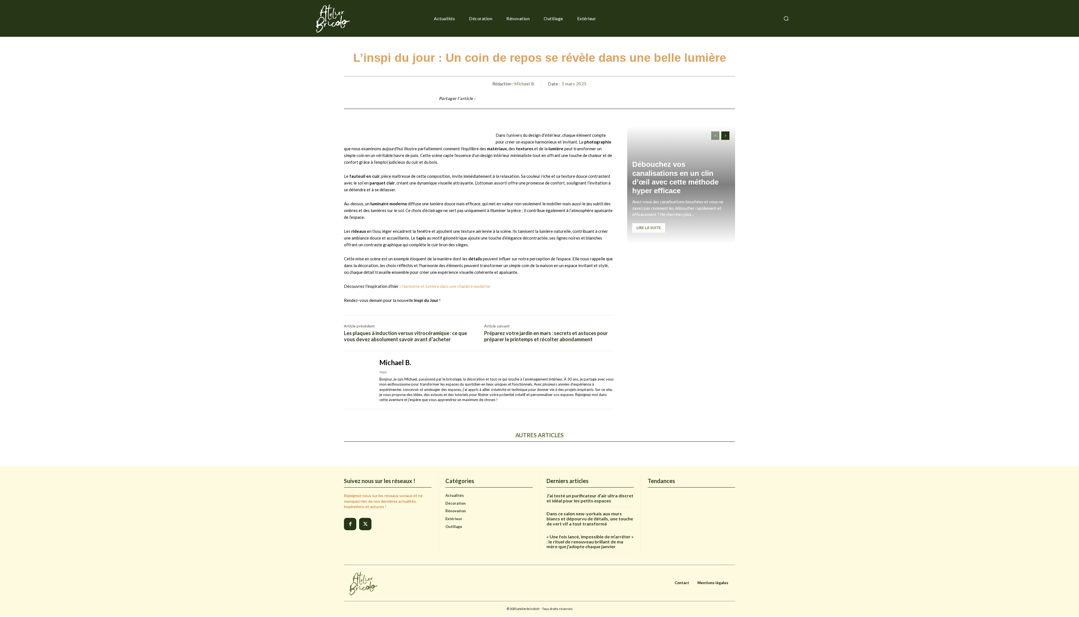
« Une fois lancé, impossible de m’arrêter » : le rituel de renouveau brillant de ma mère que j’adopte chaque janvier (590, 541)
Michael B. (524, 83)
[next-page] (725, 135)
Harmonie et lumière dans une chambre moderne (446, 286)
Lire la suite (648, 228)
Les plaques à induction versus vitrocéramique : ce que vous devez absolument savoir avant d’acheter (405, 336)
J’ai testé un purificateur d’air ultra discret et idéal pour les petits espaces (590, 498)
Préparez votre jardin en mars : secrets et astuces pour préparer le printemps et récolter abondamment (546, 336)
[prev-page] (715, 135)
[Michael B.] (357, 380)
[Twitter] (365, 524)
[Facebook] (350, 524)
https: (383, 372)
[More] (634, 98)
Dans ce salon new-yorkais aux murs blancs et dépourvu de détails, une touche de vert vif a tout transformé (590, 518)
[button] (786, 18)
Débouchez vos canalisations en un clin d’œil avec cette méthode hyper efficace (675, 177)
